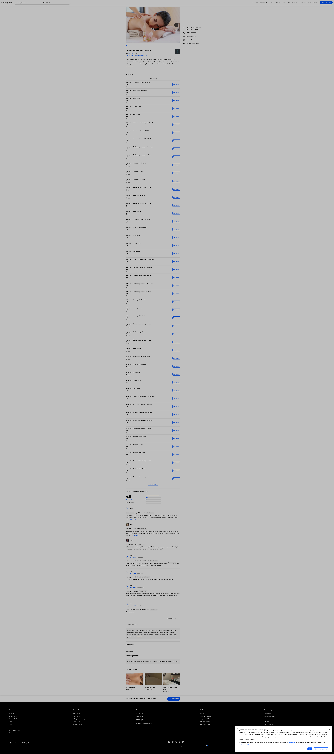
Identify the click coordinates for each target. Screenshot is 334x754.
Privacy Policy (245, 744)
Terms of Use (292, 742)
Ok (310, 749)
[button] (329, 729)
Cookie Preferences (321, 749)
